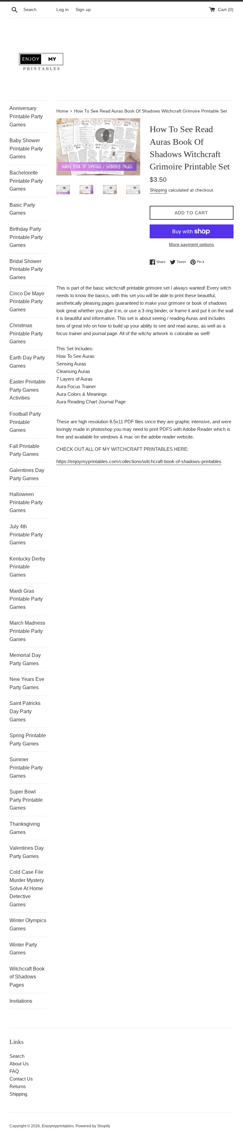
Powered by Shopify (93, 1126)
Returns (17, 1086)
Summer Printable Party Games (26, 767)
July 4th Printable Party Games (26, 534)
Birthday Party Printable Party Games (26, 237)
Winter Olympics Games (27, 924)
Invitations (20, 1001)
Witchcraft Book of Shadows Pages (27, 977)
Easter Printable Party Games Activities (27, 390)
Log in (62, 9)
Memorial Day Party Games (25, 659)
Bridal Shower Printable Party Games (26, 269)
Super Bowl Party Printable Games (26, 800)
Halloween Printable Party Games (26, 502)
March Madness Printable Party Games (27, 631)
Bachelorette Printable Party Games (26, 181)
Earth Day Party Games (27, 362)
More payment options (191, 244)
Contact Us (21, 1078)
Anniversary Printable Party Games (26, 116)
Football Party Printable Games (25, 422)
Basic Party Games (22, 209)
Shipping (158, 190)
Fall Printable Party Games (24, 450)
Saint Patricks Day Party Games (24, 711)
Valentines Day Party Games (26, 852)
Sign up (83, 9)
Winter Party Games (23, 949)
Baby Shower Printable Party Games (26, 148)
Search (16, 1056)
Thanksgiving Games (24, 828)
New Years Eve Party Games (26, 683)
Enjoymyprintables (58, 1126)
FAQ (14, 1071)
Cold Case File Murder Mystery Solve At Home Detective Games (26, 888)
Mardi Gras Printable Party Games (26, 599)
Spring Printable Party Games (27, 739)
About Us (19, 1063)
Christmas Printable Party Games (26, 333)
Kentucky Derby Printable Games (27, 567)
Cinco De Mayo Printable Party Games (26, 301)
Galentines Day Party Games (26, 474)
